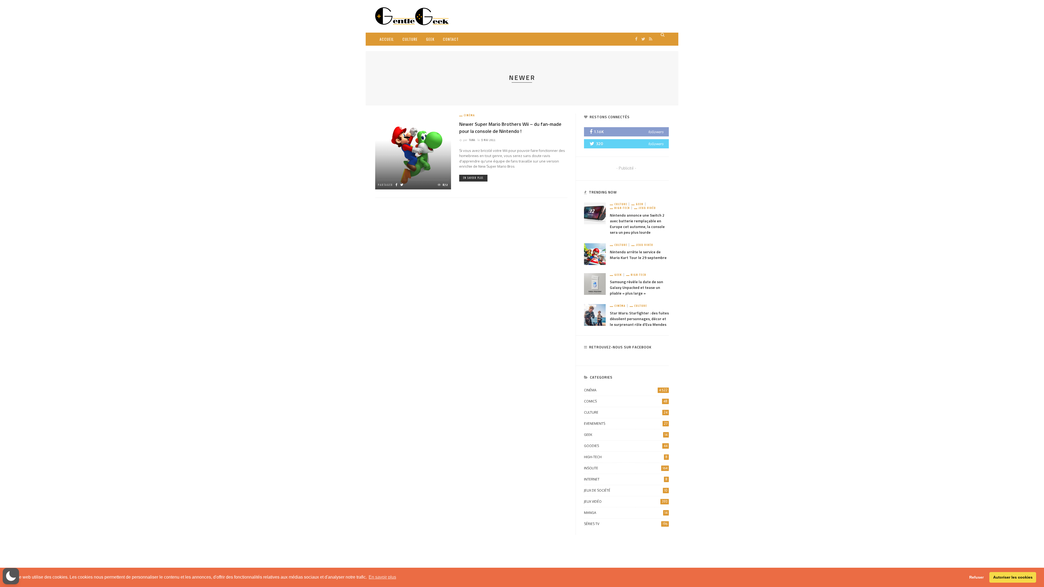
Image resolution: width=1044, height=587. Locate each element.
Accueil (387, 39)
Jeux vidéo (647, 208)
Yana (472, 140)
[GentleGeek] (412, 16)
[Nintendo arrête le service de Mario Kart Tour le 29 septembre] (595, 253)
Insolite (625, 468)
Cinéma (469, 115)
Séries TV (625, 524)
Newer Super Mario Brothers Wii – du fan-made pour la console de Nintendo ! (510, 127)
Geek (430, 39)
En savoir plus (473, 178)
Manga (625, 513)
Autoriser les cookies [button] (1013, 577)
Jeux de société (625, 490)
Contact (451, 39)
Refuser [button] (976, 577)
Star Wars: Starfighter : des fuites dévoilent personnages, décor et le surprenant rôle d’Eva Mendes (639, 318)
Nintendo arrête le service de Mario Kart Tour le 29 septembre (638, 254)
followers (655, 132)
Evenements (625, 423)
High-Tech (622, 208)
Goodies (625, 446)
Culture (410, 39)
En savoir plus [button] (382, 577)
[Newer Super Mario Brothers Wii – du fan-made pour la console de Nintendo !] (413, 151)
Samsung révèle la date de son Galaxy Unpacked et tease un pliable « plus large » (636, 287)
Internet (625, 479)
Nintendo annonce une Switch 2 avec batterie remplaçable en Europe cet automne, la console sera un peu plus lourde (637, 223)
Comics (625, 401)
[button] (11, 576)
